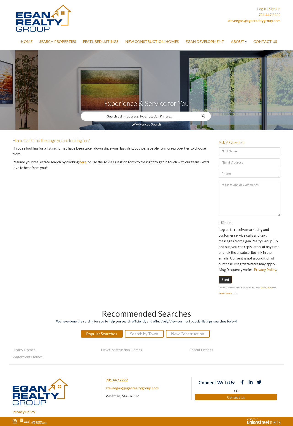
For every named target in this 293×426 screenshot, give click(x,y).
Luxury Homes (24, 349)
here (82, 162)
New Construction (187, 333)
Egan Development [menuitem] (205, 41)
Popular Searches (101, 333)
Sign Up (274, 8)
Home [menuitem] (27, 41)
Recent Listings (201, 349)
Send (225, 279)
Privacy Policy (265, 269)
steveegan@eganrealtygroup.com (254, 20)
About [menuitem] (237, 41)
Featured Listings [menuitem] (100, 41)
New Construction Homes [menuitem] (152, 41)
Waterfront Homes (28, 357)
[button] (205, 116)
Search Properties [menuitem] (57, 41)
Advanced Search (148, 124)
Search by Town (144, 333)
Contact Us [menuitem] (265, 41)
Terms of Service (225, 293)
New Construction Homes (121, 349)
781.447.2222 (269, 14)
